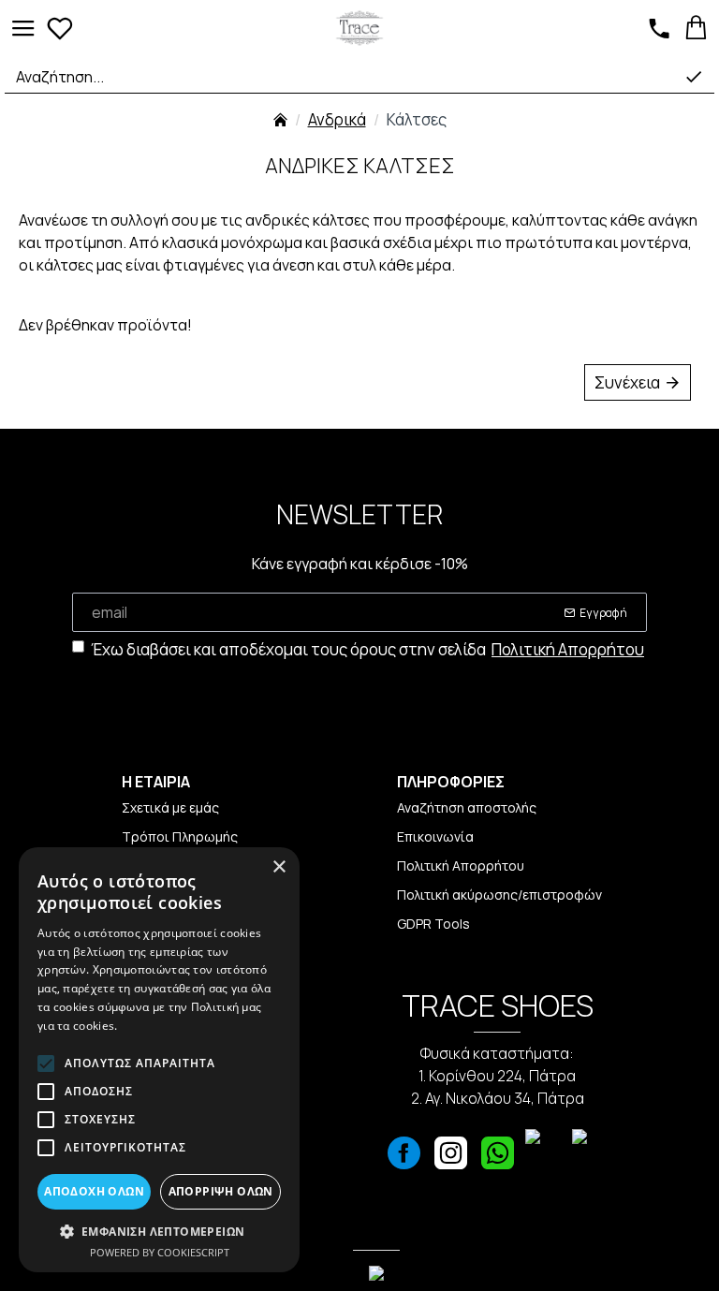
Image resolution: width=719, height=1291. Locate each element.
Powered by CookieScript (159, 1252)
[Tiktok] (590, 1158)
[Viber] (544, 1158)
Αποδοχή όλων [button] (94, 1191)
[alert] (159, 1059)
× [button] (278, 867)
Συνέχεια (627, 382)
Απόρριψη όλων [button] (221, 1191)
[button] (159, 1231)
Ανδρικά (337, 119)
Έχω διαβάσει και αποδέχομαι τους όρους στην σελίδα (367, 649)
